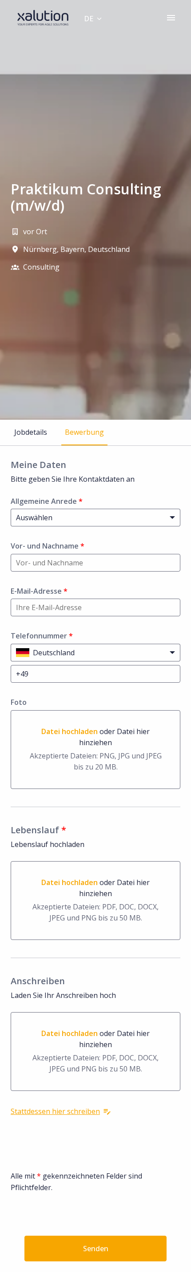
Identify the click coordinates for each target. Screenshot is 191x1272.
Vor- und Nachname (47, 546)
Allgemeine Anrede (47, 501)
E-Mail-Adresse (39, 591)
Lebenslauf (38, 830)
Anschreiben (38, 981)
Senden (95, 1248)
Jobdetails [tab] (30, 432)
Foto (19, 702)
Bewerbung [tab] (84, 432)
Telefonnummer (42, 636)
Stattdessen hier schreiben (55, 1111)
